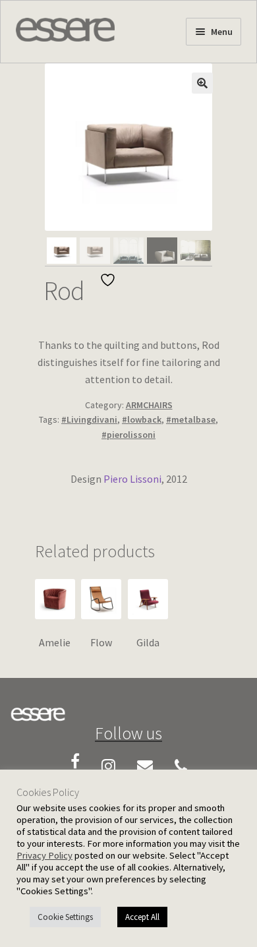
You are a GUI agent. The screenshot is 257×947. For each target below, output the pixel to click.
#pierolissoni (128, 435)
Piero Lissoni (132, 478)
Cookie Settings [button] (65, 917)
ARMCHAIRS (149, 405)
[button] (202, 83)
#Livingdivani (89, 419)
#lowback (141, 419)
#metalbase (190, 419)
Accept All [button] (142, 917)
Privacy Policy (44, 855)
